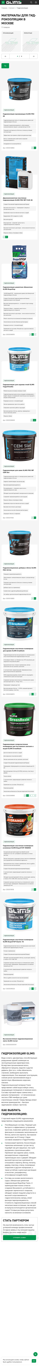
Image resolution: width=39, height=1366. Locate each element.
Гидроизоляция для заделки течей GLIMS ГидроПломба (18, 386)
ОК (34, 1361)
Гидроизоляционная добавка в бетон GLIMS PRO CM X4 (19, 569)
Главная (4, 8)
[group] (28, 41)
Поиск (31, 2)
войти (36, 2)
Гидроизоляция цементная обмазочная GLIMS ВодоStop (18, 288)
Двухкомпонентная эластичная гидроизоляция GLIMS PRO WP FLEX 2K (18, 199)
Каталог (12, 8)
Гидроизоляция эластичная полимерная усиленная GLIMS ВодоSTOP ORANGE (18, 847)
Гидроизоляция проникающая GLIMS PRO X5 (18, 115)
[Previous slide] (5, 56)
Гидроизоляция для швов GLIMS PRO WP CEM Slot (18, 471)
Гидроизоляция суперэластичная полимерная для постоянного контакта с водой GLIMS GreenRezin (18, 746)
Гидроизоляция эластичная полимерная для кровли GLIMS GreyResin (18, 650)
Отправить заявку (19, 1237)
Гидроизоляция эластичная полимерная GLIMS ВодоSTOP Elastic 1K (18, 941)
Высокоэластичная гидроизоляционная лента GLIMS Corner (18, 1040)
